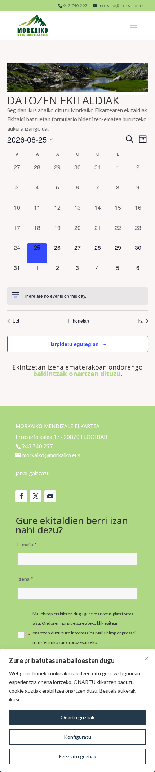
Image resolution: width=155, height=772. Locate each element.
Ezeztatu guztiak (77, 756)
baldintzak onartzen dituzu (76, 373)
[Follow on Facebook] (21, 496)
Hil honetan (77, 321)
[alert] (77, 296)
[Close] (146, 659)
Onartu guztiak (77, 717)
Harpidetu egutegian (73, 344)
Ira (140, 321)
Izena (25, 579)
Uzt (16, 321)
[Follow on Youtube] (50, 496)
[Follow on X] (35, 496)
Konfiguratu (77, 737)
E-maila (27, 544)
